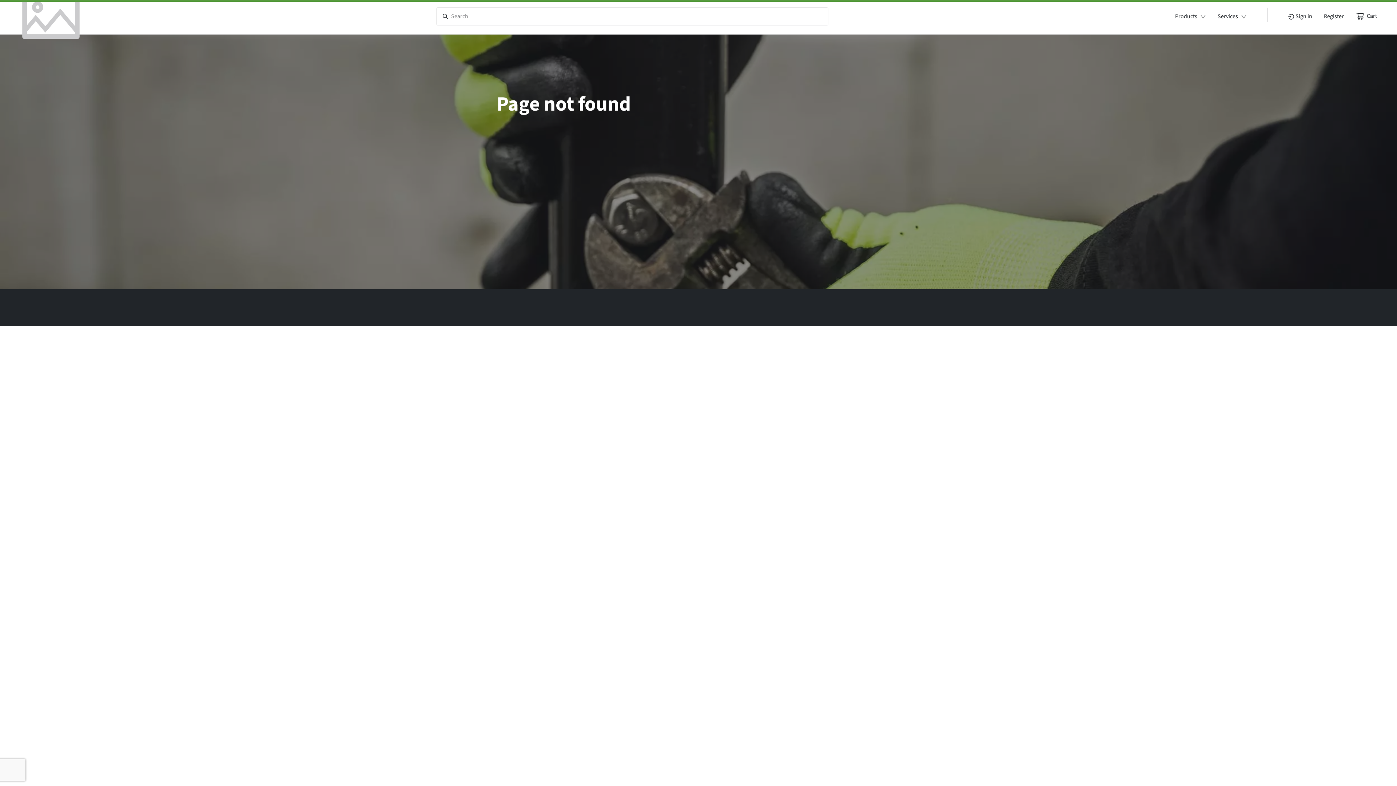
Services (1228, 16)
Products (1186, 16)
